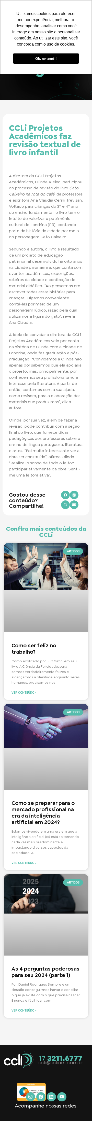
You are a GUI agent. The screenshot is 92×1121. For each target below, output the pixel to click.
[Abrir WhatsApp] (79, 1108)
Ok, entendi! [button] (46, 59)
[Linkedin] (51, 1096)
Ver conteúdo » (24, 692)
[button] (65, 495)
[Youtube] (61, 1096)
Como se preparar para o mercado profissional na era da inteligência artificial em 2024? (43, 813)
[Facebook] (40, 1096)
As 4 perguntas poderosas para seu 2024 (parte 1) (45, 972)
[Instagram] (30, 1096)
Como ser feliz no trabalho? (34, 648)
